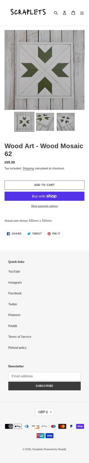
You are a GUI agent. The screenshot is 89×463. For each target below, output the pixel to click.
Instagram (15, 282)
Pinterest (14, 315)
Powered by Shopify (55, 449)
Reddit (12, 326)
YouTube (14, 271)
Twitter (12, 304)
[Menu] (82, 12)
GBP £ (43, 412)
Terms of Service (19, 336)
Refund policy (17, 347)
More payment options (44, 206)
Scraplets (37, 449)
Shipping (28, 168)
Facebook (15, 293)
